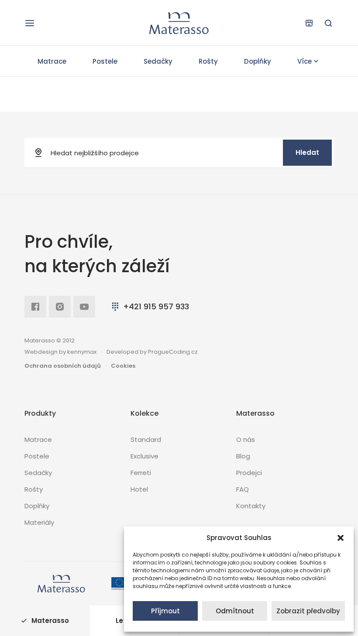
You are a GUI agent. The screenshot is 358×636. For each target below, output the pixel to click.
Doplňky (257, 61)
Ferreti (141, 472)
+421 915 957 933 (156, 306)
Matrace (52, 61)
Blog (243, 456)
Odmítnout (235, 610)
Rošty (208, 61)
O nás (245, 439)
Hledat (307, 152)
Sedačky (158, 61)
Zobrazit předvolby (308, 610)
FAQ (242, 489)
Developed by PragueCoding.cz (152, 352)
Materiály (39, 522)
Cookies (123, 366)
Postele (105, 61)
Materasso (50, 620)
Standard (146, 439)
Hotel (139, 489)
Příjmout (165, 610)
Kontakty (250, 505)
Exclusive (144, 456)
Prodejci (249, 472)
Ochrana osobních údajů (62, 366)
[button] (340, 537)
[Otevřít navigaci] (29, 23)
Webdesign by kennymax (60, 352)
